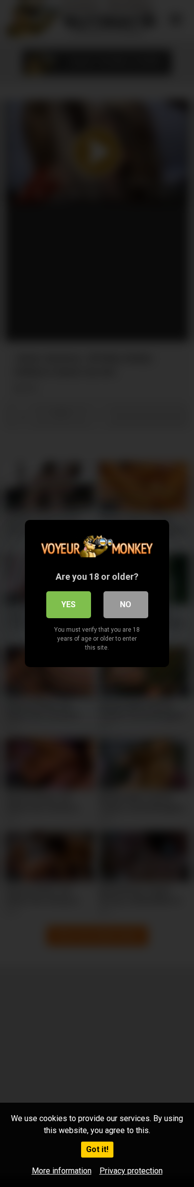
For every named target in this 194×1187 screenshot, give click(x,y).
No (125, 604)
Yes (68, 604)
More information (62, 1171)
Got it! (97, 1149)
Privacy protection (131, 1171)
